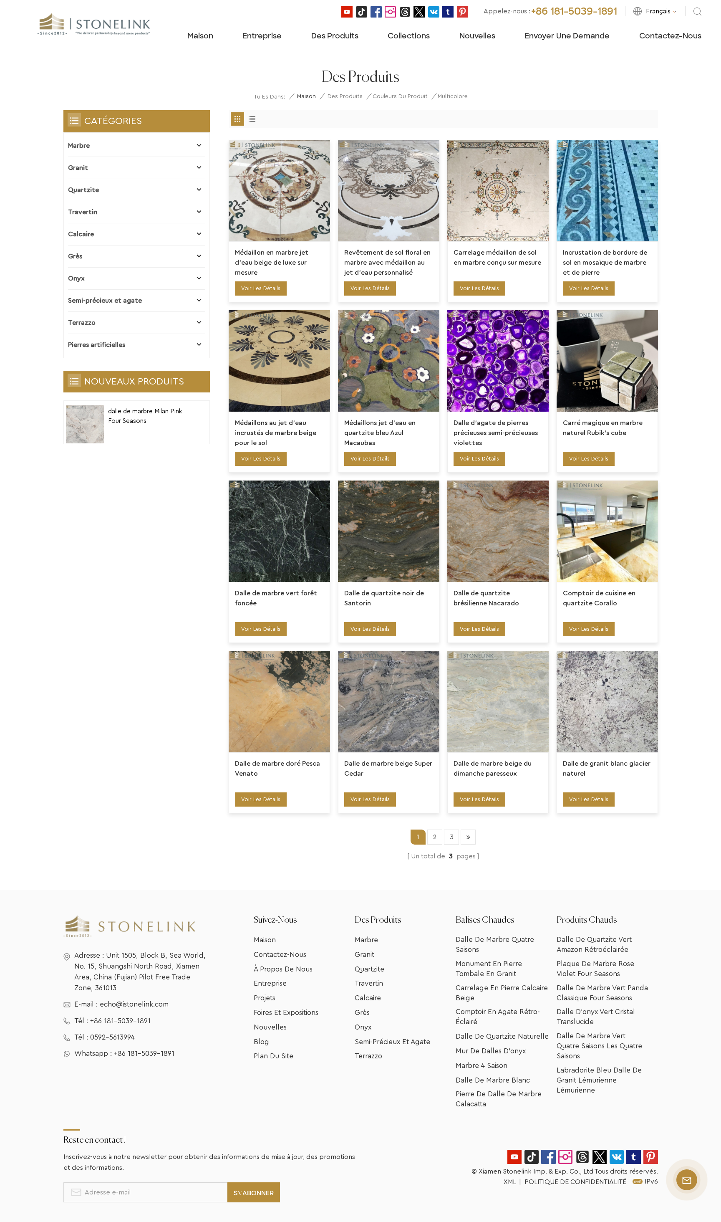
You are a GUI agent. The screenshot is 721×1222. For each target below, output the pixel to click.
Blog (261, 1041)
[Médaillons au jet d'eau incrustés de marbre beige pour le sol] (279, 361)
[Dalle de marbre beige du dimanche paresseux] (498, 701)
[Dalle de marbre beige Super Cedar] (388, 701)
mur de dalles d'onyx (491, 1051)
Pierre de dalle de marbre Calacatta (499, 1099)
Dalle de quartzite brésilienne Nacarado (486, 598)
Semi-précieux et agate (105, 300)
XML (510, 1182)
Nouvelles (477, 36)
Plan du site (273, 1056)
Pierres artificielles (96, 345)
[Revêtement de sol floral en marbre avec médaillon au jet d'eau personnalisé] (388, 190)
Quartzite (83, 190)
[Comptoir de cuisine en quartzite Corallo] (607, 531)
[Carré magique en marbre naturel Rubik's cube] (607, 361)
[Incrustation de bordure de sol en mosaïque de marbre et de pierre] (607, 190)
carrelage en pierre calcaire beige (502, 993)
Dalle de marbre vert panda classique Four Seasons (602, 993)
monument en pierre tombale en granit (489, 968)
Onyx (76, 278)
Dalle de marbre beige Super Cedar (388, 768)
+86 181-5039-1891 (574, 11)
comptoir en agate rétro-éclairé (498, 1016)
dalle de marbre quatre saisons (495, 944)
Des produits (334, 36)
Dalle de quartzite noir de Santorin (384, 598)
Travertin (82, 212)
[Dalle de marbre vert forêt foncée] (279, 531)
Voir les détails (260, 288)
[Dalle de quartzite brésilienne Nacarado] (498, 531)
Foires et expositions (286, 1012)
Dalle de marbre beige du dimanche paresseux (493, 768)
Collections (409, 36)
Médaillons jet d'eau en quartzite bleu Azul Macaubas (380, 433)
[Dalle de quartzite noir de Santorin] (388, 531)
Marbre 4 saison (481, 1065)
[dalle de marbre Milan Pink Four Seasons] (85, 424)
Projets (264, 998)
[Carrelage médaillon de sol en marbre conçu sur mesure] (498, 190)
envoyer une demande (567, 36)
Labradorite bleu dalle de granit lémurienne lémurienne (599, 1080)
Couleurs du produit (400, 96)
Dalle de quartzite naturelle (502, 1036)
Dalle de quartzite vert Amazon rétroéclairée (594, 944)
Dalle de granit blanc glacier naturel (606, 768)
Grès (75, 256)
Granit (78, 167)
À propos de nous (283, 969)
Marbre (79, 145)
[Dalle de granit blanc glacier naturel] (607, 701)
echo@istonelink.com (134, 1004)
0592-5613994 (112, 1037)
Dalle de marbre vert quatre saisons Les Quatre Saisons (599, 1046)
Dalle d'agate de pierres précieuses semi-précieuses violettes (496, 433)
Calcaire (81, 234)
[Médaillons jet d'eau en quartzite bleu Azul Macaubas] (388, 361)
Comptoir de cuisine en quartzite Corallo (599, 598)
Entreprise (262, 36)
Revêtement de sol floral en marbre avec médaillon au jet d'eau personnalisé (387, 262)
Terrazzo (82, 322)
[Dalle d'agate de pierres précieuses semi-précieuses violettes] (498, 361)
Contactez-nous (670, 36)
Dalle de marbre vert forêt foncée (276, 598)
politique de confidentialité (575, 1182)
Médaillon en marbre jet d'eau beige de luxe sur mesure (271, 262)
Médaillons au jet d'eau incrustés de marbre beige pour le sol (275, 433)
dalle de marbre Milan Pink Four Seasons (145, 416)
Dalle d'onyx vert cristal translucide (596, 1016)
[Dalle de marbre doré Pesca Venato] (279, 701)
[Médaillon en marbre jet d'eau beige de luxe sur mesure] (279, 190)
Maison (200, 36)
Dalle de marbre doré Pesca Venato (277, 768)
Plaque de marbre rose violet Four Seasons (595, 968)
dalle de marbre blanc (493, 1080)
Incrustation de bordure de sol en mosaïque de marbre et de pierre (605, 262)
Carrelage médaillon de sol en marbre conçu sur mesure (497, 257)
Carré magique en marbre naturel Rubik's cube (603, 428)
